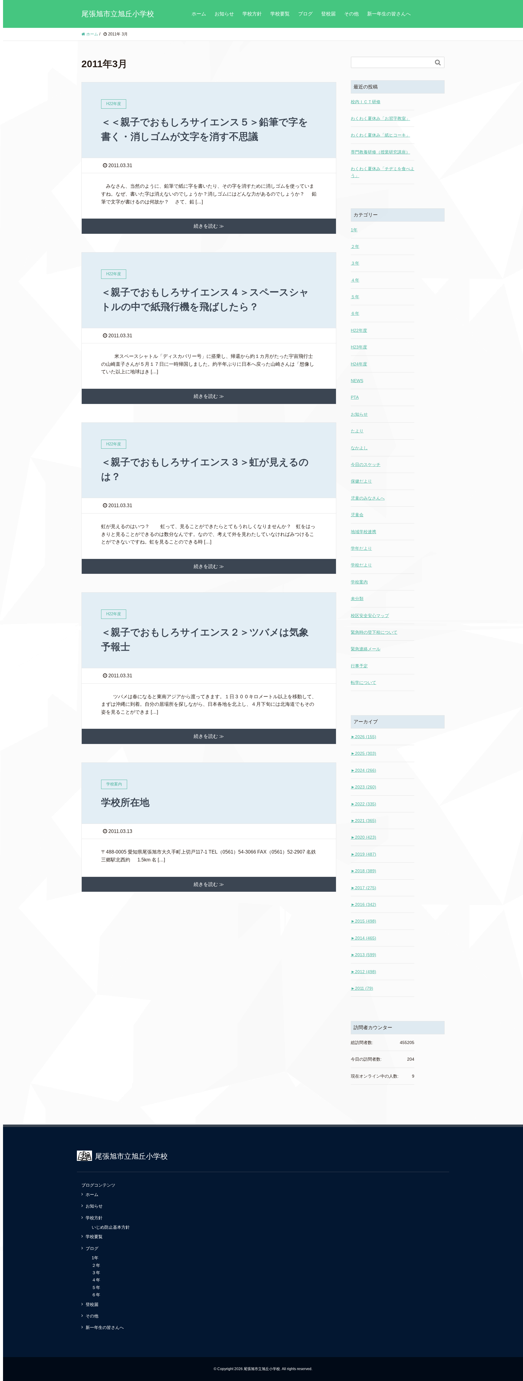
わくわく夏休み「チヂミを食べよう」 (382, 172)
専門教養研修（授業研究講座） (380, 152)
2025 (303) (363, 753)
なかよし (359, 447)
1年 (354, 229)
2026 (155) (363, 736)
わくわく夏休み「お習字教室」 (380, 118)
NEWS (357, 380)
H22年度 (359, 330)
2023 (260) (363, 787)
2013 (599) (363, 954)
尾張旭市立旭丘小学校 (117, 14)
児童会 (357, 514)
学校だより (361, 565)
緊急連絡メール (365, 648)
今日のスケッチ (365, 464)
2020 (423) (363, 837)
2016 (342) (363, 904)
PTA (355, 397)
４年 (355, 280)
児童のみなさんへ (368, 498)
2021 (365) (363, 820)
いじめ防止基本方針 (111, 1227)
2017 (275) (363, 887)
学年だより (361, 548)
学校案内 (359, 582)
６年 (355, 313)
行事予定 (359, 665)
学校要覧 (280, 13)
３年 (355, 263)
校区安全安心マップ (370, 615)
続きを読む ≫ (209, 226)
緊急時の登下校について (374, 632)
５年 (355, 296)
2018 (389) (363, 870)
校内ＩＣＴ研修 (365, 101)
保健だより (361, 481)
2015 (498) (363, 921)
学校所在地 (125, 802)
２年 (355, 246)
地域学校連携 (363, 531)
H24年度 (359, 364)
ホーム (199, 13)
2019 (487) (363, 854)
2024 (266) (363, 770)
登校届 (328, 13)
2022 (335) (363, 803)
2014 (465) (363, 938)
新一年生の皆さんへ (389, 13)
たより (357, 430)
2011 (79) (362, 988)
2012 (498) (363, 971)
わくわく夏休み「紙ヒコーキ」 (380, 135)
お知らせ (224, 13)
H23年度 (359, 347)
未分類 (357, 598)
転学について (363, 682)
